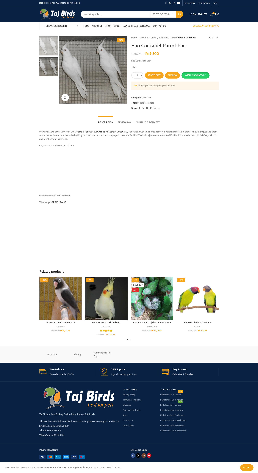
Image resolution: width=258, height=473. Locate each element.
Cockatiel (164, 37)
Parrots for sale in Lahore (171, 410)
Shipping (127, 405)
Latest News (128, 425)
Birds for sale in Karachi (171, 394)
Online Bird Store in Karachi (110, 131)
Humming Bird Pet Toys (102, 354)
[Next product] (217, 37)
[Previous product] (210, 37)
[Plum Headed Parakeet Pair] (197, 298)
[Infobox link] (67, 372)
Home (134, 37)
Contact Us (128, 420)
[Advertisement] (129, 171)
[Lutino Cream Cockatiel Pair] (106, 298)
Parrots (152, 37)
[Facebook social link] (166, 3)
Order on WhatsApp (195, 75)
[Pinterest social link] (151, 108)
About (125, 415)
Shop (143, 37)
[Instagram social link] (174, 3)
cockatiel (141, 102)
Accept (246, 467)
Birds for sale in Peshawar (172, 415)
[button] (195, 75)
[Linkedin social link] (155, 108)
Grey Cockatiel (63, 195)
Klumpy (77, 354)
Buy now (172, 75)
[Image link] (62, 456)
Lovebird (60, 326)
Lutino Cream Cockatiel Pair (106, 322)
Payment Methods (131, 410)
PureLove (52, 354)
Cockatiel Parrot (83, 131)
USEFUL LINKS (130, 389)
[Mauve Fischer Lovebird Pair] (60, 298)
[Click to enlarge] (65, 97)
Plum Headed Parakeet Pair (197, 322)
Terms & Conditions (132, 399)
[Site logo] (57, 14)
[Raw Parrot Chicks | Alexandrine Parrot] (152, 298)
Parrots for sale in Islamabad (173, 430)
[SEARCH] (179, 14)
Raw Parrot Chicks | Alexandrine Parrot (152, 322)
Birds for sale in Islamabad (172, 425)
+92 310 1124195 (58, 202)
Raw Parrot (152, 326)
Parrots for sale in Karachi (171, 399)
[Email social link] (147, 108)
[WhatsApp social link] (158, 108)
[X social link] (170, 3)
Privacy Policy (129, 394)
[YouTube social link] (178, 3)
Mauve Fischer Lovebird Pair (60, 322)
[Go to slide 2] (130, 339)
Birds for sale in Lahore (171, 404)
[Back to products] (213, 37)
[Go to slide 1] (127, 339)
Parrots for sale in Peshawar (173, 420)
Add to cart (154, 75)
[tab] (105, 120)
